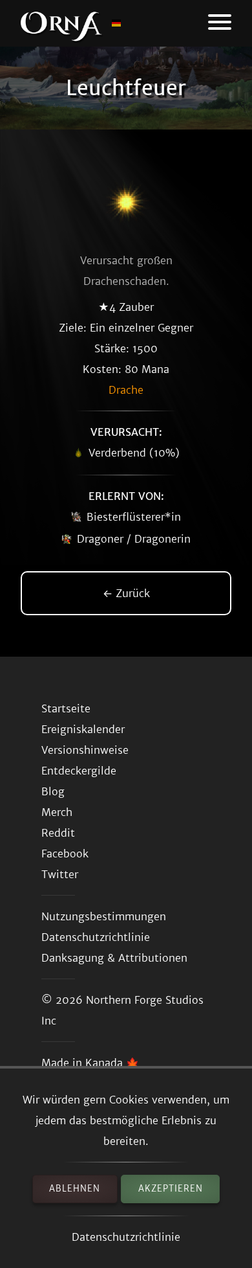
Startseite (65, 708)
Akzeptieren (170, 1188)
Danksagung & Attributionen (114, 957)
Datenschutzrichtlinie (126, 1236)
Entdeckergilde (78, 770)
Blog (53, 791)
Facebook (65, 853)
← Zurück (126, 593)
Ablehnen (74, 1188)
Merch (56, 812)
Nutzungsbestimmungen (103, 916)
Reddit (58, 832)
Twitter (59, 874)
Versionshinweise (85, 749)
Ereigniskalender (83, 729)
